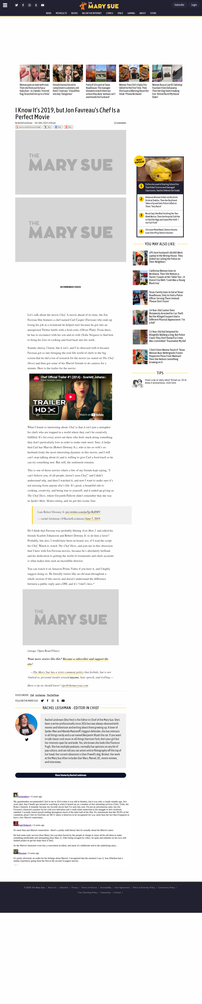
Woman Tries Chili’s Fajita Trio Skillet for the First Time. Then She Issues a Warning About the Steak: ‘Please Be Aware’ (134, 89)
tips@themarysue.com (75, 685)
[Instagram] (29, 7)
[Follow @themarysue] (16, 7)
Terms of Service (89, 887)
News (48, 13)
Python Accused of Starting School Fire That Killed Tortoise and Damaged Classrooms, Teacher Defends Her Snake (162, 187)
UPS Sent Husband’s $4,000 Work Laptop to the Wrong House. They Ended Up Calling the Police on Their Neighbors (166, 257)
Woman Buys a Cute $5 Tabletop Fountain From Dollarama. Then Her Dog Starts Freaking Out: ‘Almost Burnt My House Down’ (167, 91)
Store (153, 13)
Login (194, 4)
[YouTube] (42, 7)
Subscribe (179, 4)
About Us (52, 887)
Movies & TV (61, 13)
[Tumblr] (36, 7)
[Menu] (5, 5)
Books (74, 13)
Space (120, 13)
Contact (117, 892)
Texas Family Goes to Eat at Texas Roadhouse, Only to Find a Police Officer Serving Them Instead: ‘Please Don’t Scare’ (166, 296)
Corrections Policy (166, 887)
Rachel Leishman (25, 123)
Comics (109, 13)
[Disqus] (71, 828)
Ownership (106, 892)
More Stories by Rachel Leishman (70, 775)
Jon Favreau (40, 695)
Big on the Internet (92, 13)
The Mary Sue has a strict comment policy (58, 672)
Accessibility (105, 887)
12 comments (120, 123)
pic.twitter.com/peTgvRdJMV (83, 512)
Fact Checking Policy (87, 892)
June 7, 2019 (92, 519)
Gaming (131, 13)
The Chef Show (53, 695)
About (142, 13)
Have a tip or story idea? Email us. (163, 380)
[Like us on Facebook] (23, 7)
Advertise (64, 887)
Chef (32, 695)
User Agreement (122, 887)
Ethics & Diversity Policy (144, 887)
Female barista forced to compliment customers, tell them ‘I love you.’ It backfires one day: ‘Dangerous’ (66, 89)
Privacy (74, 887)
